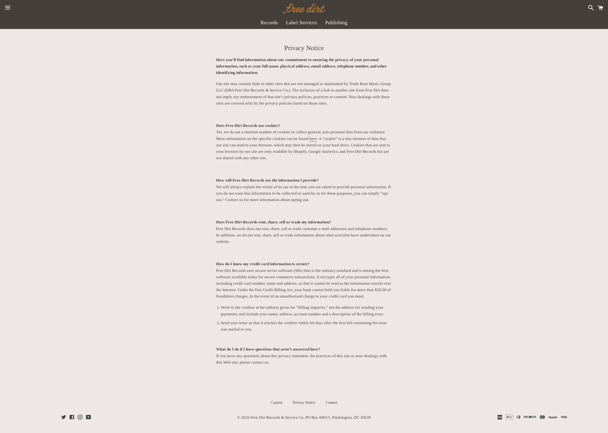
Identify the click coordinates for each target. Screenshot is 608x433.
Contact (331, 402)
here (313, 138)
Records (269, 22)
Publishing (336, 22)
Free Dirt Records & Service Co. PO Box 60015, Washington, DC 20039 (311, 417)
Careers (276, 402)
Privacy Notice (304, 402)
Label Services (301, 22)
